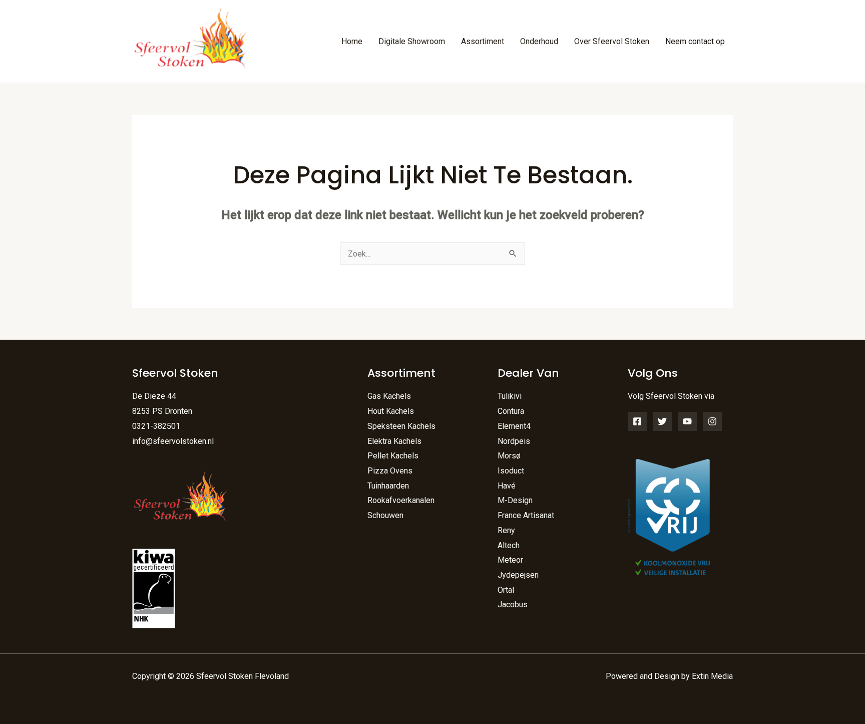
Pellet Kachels (392, 455)
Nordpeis (514, 441)
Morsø (509, 455)
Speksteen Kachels (401, 426)
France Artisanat (526, 515)
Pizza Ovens (389, 470)
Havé (507, 486)
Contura (511, 411)
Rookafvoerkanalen (401, 500)
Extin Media (712, 676)
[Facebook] (637, 421)
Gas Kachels (389, 396)
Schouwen (385, 515)
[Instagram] (712, 421)
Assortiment (482, 41)
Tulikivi (510, 396)
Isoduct (511, 470)
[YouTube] (687, 421)
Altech (509, 545)
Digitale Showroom (411, 41)
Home (351, 41)
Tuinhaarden (388, 486)
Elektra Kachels (394, 441)
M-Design (515, 500)
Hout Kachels (390, 411)
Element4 (514, 426)
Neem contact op (695, 41)
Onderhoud (539, 41)
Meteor (510, 560)
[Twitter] (662, 421)
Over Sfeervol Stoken (611, 41)
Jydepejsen (518, 575)
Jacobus (513, 604)
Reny (506, 530)
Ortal (506, 590)
